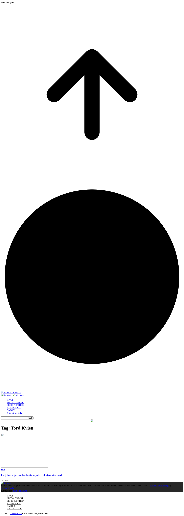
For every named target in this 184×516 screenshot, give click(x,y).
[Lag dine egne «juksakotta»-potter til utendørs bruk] (24, 467)
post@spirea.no (20, 491)
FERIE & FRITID (15, 405)
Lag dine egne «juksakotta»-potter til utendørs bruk (32, 474)
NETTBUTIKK (14, 413)
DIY (3, 469)
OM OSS (11, 410)
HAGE (10, 400)
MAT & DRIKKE (15, 402)
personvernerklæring (159, 485)
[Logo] (7, 395)
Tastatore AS (16, 513)
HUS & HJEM (14, 407)
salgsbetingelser (8, 488)
